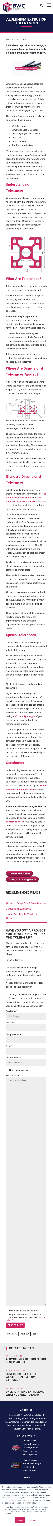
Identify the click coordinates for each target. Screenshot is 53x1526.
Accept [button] (20, 1520)
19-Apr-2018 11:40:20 (15, 1389)
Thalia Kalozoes (16, 40)
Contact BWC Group (19, 873)
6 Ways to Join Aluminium (19, 909)
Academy (25, 1334)
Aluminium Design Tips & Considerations (26, 903)
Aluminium (12, 1334)
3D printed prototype (24, 716)
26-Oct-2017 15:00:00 (15, 1371)
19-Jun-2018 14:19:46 (15, 1356)
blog (35, 1334)
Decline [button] (33, 1520)
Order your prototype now (22, 879)
